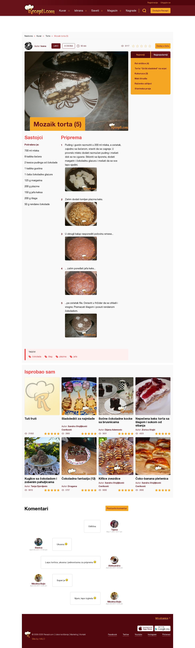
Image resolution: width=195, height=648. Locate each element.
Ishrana (78, 10)
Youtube (138, 634)
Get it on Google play (162, 628)
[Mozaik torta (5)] (93, 179)
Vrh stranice (161, 618)
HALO (42, 639)
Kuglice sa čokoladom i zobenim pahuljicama (42, 464)
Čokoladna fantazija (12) (79, 464)
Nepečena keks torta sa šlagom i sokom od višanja (152, 406)
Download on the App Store (145, 628)
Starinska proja (143, 88)
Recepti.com (40, 9)
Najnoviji (140, 54)
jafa (75, 356)
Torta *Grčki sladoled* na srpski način (150, 68)
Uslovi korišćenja (62, 634)
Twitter (126, 634)
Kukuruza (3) (141, 73)
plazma (62, 356)
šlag (50, 356)
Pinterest (166, 634)
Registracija (153, 3)
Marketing (74, 634)
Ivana (43, 46)
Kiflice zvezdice (116, 464)
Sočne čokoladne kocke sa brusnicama (116, 406)
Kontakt (83, 634)
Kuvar (62, 10)
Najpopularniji (161, 54)
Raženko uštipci (143, 83)
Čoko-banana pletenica (152, 464)
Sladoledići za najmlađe (79, 406)
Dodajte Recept (160, 10)
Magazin (112, 10)
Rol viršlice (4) (142, 63)
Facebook (112, 634)
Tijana (114, 529)
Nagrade (131, 10)
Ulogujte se (165, 3)
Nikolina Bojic (39, 583)
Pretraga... (144, 10)
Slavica (38, 547)
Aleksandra (114, 565)
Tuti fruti (42, 406)
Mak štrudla (141, 78)
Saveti (95, 10)
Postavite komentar (117, 508)
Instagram (152, 634)
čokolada (36, 356)
